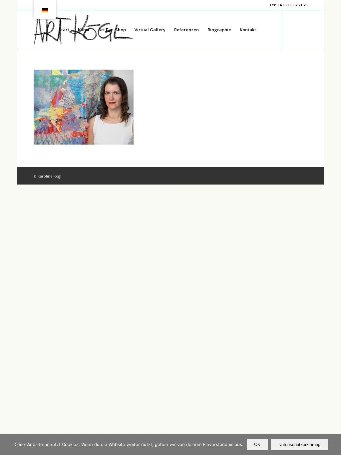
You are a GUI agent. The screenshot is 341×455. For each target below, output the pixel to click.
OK (257, 444)
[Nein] (332, 444)
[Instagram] (302, 29)
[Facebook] (292, 29)
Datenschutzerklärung (299, 444)
